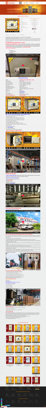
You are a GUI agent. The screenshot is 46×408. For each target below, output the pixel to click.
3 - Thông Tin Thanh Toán (13, 51)
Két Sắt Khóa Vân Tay (31, 395)
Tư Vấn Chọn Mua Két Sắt (20, 395)
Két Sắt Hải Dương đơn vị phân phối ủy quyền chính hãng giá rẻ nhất (36, 333)
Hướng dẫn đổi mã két (29, 0)
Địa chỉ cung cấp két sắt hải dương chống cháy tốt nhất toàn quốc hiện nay (36, 355)
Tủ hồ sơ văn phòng (25, 401)
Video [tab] (15, 34)
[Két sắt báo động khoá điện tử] (31, 140)
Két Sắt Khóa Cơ (25, 395)
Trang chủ (18, 0)
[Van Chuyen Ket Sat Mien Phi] (31, 297)
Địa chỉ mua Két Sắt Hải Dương (18, 332)
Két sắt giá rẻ (36, 394)
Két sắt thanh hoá (37, 393)
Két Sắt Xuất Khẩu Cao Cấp (22, 389)
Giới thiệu (21, 0)
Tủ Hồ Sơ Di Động (19, 402)
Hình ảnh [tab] (11, 34)
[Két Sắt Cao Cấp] (14, 261)
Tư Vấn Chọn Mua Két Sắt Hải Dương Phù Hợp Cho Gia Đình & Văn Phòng (10, 365)
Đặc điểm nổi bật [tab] (7, 34)
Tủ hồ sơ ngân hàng (31, 401)
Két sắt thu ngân (7, 395)
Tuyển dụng (35, 0)
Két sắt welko (24, 394)
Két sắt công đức (13, 395)
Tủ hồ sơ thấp (13, 400)
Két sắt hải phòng (13, 393)
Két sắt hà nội (13, 394)
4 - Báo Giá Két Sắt (10, 52)
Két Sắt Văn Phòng (37, 395)
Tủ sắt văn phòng (19, 400)
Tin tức (32, 0)
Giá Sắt (30, 402)
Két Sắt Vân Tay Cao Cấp (14, 389)
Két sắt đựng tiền (19, 394)
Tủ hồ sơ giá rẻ (18, 401)
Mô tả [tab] (13, 34)
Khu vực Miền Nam (29, 389)
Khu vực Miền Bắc (29, 388)
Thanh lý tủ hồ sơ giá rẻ (8, 402)
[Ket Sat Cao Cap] (31, 261)
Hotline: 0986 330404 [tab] (22, 34)
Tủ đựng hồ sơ (13, 401)
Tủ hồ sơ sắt (30, 400)
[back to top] (44, 406)
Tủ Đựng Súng (13, 388)
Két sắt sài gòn (7, 393)
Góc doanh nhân (24, 0)
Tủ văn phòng (36, 401)
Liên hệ (38, 0)
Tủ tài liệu (24, 400)
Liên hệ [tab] (18, 34)
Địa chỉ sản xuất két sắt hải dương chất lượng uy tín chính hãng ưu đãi (9, 355)
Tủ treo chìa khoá (37, 400)
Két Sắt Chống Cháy (7, 389)
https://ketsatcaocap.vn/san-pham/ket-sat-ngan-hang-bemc (13, 282)
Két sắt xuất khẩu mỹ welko (22, 388)
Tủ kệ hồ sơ (36, 402)
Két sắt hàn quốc (31, 394)
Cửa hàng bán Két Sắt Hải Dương (27, 343)
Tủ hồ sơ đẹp (7, 400)
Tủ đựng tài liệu (7, 401)
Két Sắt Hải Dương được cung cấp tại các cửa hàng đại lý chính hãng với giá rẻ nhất (18, 355)
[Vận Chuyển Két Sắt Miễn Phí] (14, 297)
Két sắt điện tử (7, 394)
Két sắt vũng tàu (30, 393)
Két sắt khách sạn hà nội (25, 393)
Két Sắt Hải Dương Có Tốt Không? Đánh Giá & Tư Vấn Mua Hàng (27, 365)
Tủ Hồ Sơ (6, 388)
